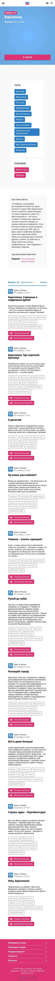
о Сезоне (27, 57)
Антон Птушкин (27, 261)
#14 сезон (20, 103)
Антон (22, 22)
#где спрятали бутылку (26, 145)
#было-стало (21, 170)
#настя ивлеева (23, 125)
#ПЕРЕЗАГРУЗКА (22, 108)
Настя (16, 22)
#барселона (21, 97)
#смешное (20, 150)
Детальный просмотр (23, 338)
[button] (27, 943)
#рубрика (20, 175)
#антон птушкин (23, 114)
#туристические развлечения (23, 132)
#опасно (19, 139)
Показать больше (21, 333)
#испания (20, 91)
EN (47, 3)
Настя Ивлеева (28, 259)
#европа (19, 119)
